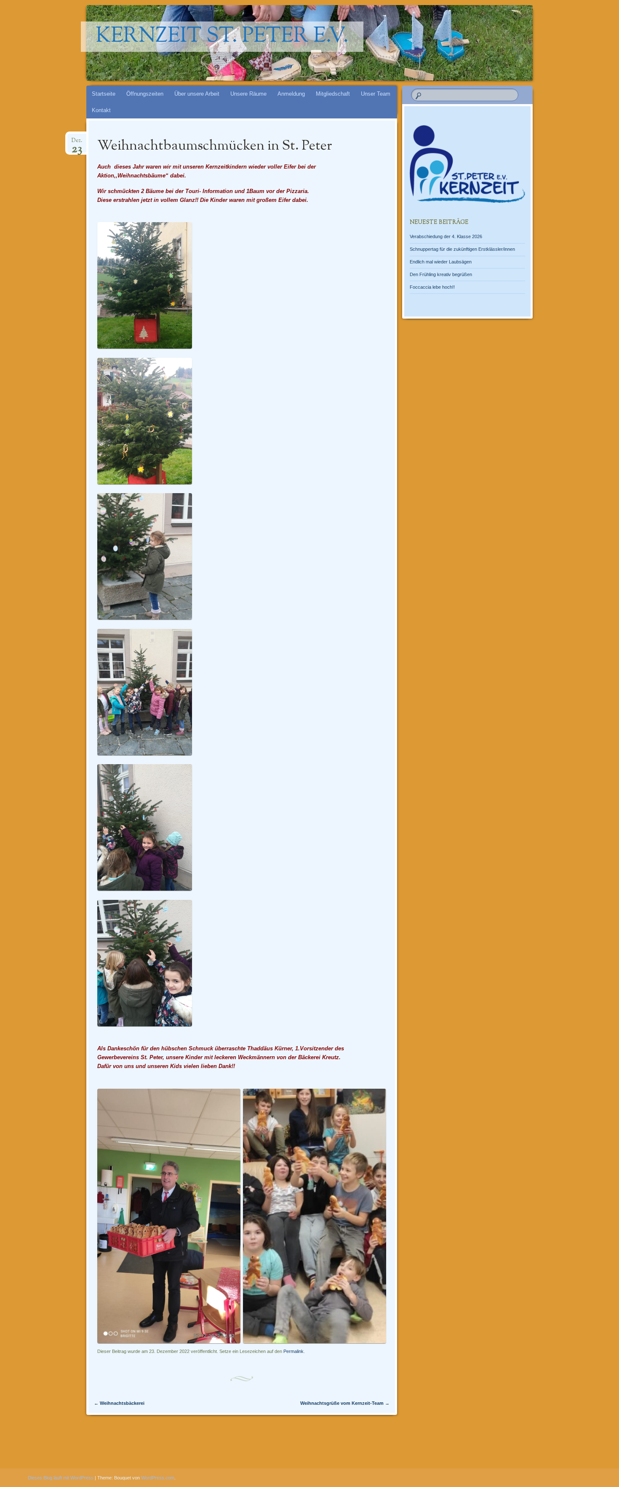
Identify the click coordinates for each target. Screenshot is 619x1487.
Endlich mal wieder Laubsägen (441, 261)
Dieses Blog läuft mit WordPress (60, 1477)
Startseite (103, 94)
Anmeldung (291, 94)
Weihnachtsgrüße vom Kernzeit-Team (345, 1403)
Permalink (293, 1351)
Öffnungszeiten (144, 94)
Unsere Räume (248, 94)
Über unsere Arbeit (196, 94)
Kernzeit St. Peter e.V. (222, 36)
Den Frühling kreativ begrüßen (441, 274)
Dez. (77, 143)
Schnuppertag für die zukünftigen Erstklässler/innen (462, 249)
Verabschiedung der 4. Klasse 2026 (446, 236)
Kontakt (101, 110)
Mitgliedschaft (333, 94)
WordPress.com (157, 1477)
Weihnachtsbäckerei (119, 1403)
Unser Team (375, 94)
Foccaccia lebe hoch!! (432, 287)
